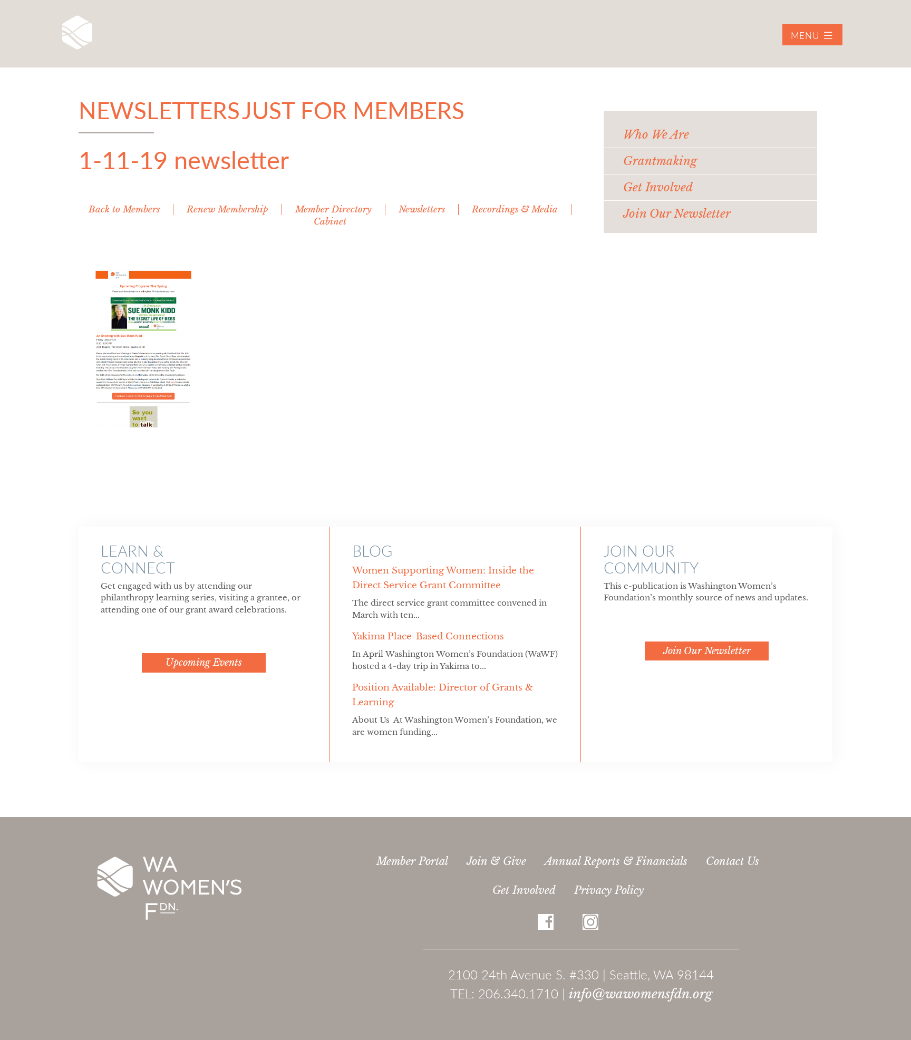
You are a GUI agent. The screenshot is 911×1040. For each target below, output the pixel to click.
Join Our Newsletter (677, 214)
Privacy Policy (609, 890)
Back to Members (124, 209)
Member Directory (333, 209)
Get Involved (524, 890)
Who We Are (656, 135)
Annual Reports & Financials (616, 861)
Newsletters (422, 209)
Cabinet (330, 221)
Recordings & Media (515, 209)
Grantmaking (660, 161)
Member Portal (412, 861)
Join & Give (496, 861)
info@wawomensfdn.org (640, 994)
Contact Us (732, 861)
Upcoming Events (204, 662)
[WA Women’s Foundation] (77, 32)
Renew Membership (227, 209)
